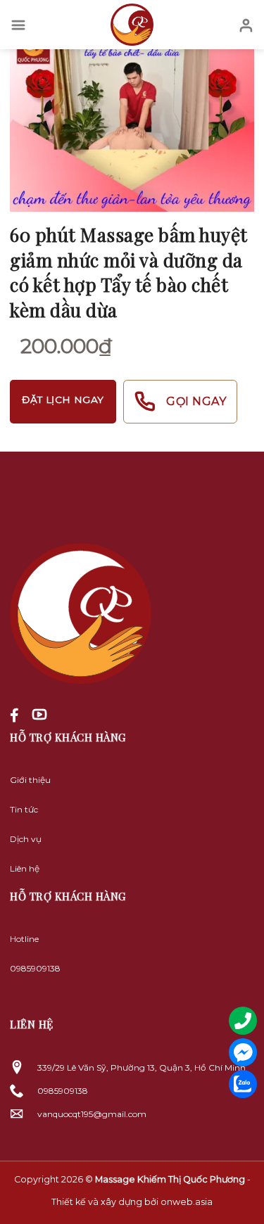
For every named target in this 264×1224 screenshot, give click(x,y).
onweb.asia (187, 1202)
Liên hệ (24, 868)
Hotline (24, 938)
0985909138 (35, 968)
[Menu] (18, 24)
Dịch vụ (26, 839)
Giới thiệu (30, 779)
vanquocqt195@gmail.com (91, 1114)
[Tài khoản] (245, 24)
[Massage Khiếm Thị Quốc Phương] (132, 24)
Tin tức (24, 809)
